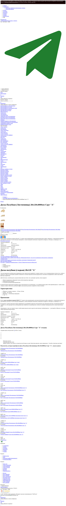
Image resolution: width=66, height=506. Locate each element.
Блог (4, 457)
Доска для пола (4, 126)
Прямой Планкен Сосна (6, 124)
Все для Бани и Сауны (5, 183)
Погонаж (3, 155)
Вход (2, 92)
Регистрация (3, 93)
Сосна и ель (3, 112)
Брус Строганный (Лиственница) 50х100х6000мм (11, 397)
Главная (5, 5)
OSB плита (3, 190)
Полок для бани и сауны (6, 181)
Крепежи (3, 193)
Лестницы (3, 164)
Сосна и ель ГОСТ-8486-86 (6, 135)
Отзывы (5, 15)
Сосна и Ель (3, 148)
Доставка (5, 11)
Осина (2, 187)
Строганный (3, 151)
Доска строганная (4, 130)
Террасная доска (6, 479)
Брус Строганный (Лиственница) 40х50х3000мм (11, 405)
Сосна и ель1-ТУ (4, 133)
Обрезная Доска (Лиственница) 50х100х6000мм (11, 350)
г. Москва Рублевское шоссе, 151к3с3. (9, 20)
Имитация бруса (6, 470)
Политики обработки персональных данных (15, 8)
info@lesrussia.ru (4, 487)
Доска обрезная (4, 132)
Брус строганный (4, 140)
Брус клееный (4, 146)
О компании (6, 6)
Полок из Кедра (4, 179)
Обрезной (3, 152)
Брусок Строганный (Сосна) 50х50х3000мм (10, 381)
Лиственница (3, 114)
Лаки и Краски (4, 194)
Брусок (2, 150)
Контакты (5, 12)
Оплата (4, 10)
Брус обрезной (4, 142)
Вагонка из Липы (4, 170)
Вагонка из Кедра (4, 172)
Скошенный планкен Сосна (7, 123)
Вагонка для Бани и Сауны (6, 169)
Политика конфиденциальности (11, 2)
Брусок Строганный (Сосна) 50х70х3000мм (10, 372)
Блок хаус (3, 137)
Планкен (5, 468)
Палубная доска (6, 477)
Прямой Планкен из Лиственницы (8, 121)
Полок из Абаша (4, 180)
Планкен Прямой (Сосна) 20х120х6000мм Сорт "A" (12, 434)
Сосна (2, 156)
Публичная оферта (10, 9)
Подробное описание (5, 240)
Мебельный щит (4, 159)
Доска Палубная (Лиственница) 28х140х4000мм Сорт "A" (13, 425)
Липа (2, 186)
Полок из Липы (4, 177)
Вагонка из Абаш (4, 173)
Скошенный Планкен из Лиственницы (9, 122)
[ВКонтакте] (1, 237)
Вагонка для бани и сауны (6, 174)
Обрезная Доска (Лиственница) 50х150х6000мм (11, 357)
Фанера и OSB (4, 188)
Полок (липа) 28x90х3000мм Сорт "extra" (10, 364)
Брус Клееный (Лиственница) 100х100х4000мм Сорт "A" (13, 390)
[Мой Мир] (5, 237)
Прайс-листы (6, 16)
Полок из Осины (4, 178)
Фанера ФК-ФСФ (4, 191)
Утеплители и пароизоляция (7, 192)
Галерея (5, 13)
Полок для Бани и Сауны (6, 176)
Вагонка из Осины (5, 171)
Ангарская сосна (4, 115)
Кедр (2, 185)
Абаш (2, 184)
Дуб (1, 158)
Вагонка (5, 469)
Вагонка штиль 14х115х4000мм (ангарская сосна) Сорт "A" (14, 418)
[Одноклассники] (3, 237)
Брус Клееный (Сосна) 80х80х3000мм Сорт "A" (11, 411)
